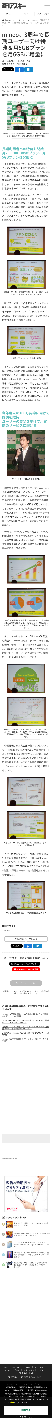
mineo (7, 930)
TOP (6, 1367)
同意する (26, 1410)
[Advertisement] (26, 1069)
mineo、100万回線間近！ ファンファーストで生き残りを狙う (25, 1040)
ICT (43, 13)
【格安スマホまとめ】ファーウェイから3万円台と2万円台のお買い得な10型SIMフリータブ (25, 1028)
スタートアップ (26, 13)
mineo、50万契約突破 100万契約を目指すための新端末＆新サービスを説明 (25, 1015)
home (8, 20)
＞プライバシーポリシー (26, 1417)
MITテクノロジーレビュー (34, 1377)
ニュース (27, 1367)
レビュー (15, 1367)
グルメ (8, 13)
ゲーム (7, 1370)
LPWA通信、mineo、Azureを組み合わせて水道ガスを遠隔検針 (25, 1034)
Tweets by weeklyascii (9, 1159)
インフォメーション (26, 1373)
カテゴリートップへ (27, 983)
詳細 (12, 1403)
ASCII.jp (14, 1377)
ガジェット (21, 20)
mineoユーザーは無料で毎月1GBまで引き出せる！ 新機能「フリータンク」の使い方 (25, 1021)
